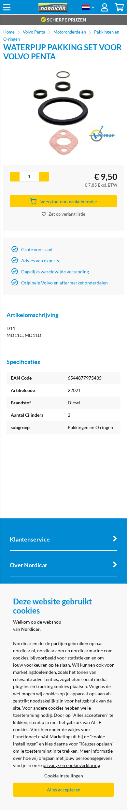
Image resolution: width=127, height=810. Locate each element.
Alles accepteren (63, 789)
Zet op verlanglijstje (67, 214)
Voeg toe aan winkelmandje (68, 201)
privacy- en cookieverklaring (71, 765)
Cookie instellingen (63, 775)
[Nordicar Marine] (52, 10)
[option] (63, 113)
